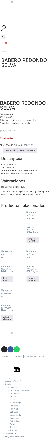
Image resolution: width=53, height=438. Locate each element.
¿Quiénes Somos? (13, 381)
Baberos (13, 387)
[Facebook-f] (10, 349)
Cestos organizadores (19, 390)
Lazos (12, 400)
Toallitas (13, 430)
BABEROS (28, 145)
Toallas (13, 427)
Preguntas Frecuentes (14, 436)
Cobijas (13, 397)
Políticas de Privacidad (34, 356)
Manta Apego (15, 403)
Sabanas (14, 412)
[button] (3, 36)
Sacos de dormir (17, 415)
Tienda (8, 384)
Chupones (14, 393)
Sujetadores (15, 421)
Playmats (14, 409)
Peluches (14, 406)
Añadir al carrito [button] (32, 240)
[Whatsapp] (17, 349)
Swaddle (14, 424)
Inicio (7, 378)
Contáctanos (10, 433)
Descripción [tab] (10, 150)
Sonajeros (14, 418)
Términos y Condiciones (12, 356)
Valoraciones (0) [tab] (27, 150)
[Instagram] (4, 349)
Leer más (5, 279)
